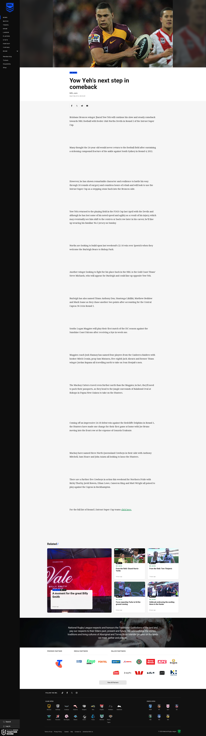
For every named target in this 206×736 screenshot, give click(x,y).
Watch (6, 21)
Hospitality (7, 64)
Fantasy (6, 43)
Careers (66, 731)
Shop (5, 67)
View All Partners (112, 682)
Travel (6, 25)
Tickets (5, 60)
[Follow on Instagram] (76, 693)
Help (71, 731)
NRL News (73, 72)
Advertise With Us (88, 731)
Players (6, 36)
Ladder (6, 32)
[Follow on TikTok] (62, 693)
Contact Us (78, 731)
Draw (5, 28)
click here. (126, 509)
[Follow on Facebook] (67, 693)
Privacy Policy (58, 731)
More (5, 51)
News (5, 17)
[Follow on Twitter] (72, 693)
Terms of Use (48, 731)
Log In (8, 726)
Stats (5, 40)
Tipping (6, 47)
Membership (7, 56)
